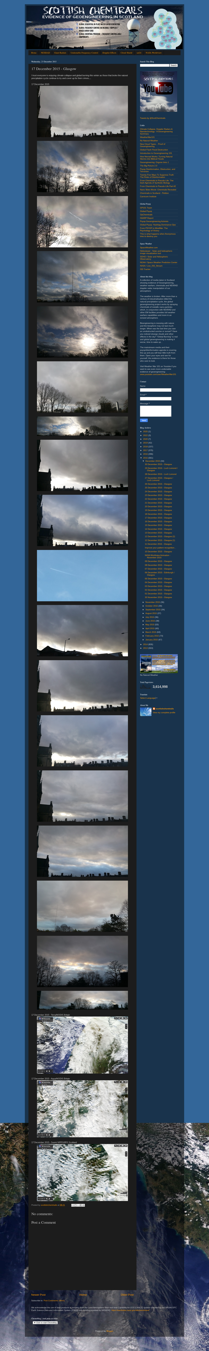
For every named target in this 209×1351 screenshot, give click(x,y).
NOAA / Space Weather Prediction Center (158, 262)
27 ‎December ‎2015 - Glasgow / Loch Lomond (159, 479)
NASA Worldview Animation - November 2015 (157, 556)
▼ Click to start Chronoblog (45, 1323)
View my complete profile (164, 713)
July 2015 (150, 617)
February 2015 (152, 636)
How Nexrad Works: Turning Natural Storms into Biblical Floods (156, 158)
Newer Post (38, 1294)
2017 (145, 450)
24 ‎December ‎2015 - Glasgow (158, 491)
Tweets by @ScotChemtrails (152, 118)
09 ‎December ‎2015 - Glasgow (158, 561)
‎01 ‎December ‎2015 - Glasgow (158, 594)
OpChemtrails (146, 215)
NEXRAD (45, 52)
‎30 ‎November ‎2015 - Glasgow (158, 597)
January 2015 (151, 640)
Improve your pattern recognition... (160, 548)
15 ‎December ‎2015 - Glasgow (158, 525)
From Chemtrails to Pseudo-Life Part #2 (158, 186)
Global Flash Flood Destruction (154, 150)
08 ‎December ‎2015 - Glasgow (158, 565)
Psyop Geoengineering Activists (154, 221)
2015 (145, 458)
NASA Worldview (154, 52)
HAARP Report (146, 218)
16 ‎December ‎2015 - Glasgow (158, 521)
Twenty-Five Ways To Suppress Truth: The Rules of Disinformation (157, 176)
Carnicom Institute (148, 196)
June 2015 (150, 621)
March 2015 (151, 632)
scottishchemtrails (165, 709)
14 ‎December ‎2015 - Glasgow (158, 529)
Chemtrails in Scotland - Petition (154, 193)
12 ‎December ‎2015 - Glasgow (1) (160, 540)
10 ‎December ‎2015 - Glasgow (158, 552)
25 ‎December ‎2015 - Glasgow (158, 488)
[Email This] (72, 1205)
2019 (145, 443)
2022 (145, 435)
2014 (145, 644)
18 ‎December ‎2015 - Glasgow (158, 514)
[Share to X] (78, 1205)
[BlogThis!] (75, 1205)
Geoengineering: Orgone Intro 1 (154, 162)
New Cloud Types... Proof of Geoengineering (152, 145)
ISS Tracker (145, 269)
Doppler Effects (109, 52)
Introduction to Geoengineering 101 (156, 153)
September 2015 (153, 610)
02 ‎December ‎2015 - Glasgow (158, 590)
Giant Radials (60, 52)
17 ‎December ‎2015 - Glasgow (158, 518)
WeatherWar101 (147, 137)
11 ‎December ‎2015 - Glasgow (158, 544)
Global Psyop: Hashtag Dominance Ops (158, 225)
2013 (145, 648)
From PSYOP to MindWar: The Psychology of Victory (154, 229)
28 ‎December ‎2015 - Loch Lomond (160, 474)
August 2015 (151, 613)
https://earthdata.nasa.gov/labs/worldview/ (130, 1310)
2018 (145, 447)
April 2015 (150, 628)
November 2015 (153, 602)
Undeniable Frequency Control (84, 52)
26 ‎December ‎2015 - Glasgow (158, 484)
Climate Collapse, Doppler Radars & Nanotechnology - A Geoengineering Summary (156, 131)
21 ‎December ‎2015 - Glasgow (158, 503)
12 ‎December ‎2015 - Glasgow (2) (160, 536)
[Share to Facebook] (80, 1205)
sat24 (139, 52)
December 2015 (153, 461)
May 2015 (150, 625)
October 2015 (151, 606)
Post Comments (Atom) (54, 1301)
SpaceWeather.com (149, 248)
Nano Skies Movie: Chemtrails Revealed (158, 190)
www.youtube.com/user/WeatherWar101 (158, 374)
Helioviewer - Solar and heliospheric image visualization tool (156, 252)
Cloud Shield (126, 52)
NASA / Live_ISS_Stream (151, 266)
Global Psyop (146, 211)
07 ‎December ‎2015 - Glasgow (158, 569)
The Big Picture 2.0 (148, 166)
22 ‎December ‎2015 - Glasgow (158, 499)
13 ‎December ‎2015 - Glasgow (158, 533)
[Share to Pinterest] (83, 1205)
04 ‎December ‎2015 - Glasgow (158, 582)
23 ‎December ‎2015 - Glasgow (158, 495)
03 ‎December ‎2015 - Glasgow (158, 586)
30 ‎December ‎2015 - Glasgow (158, 464)
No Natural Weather (149, 141)
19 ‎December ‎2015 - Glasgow (158, 510)
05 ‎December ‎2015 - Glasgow (158, 579)
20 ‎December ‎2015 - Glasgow (158, 506)
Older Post (127, 1294)
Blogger (109, 1331)
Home (34, 52)
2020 (145, 439)
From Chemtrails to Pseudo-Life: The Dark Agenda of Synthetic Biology (156, 182)
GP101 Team (146, 208)
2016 (145, 454)
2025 (145, 431)
